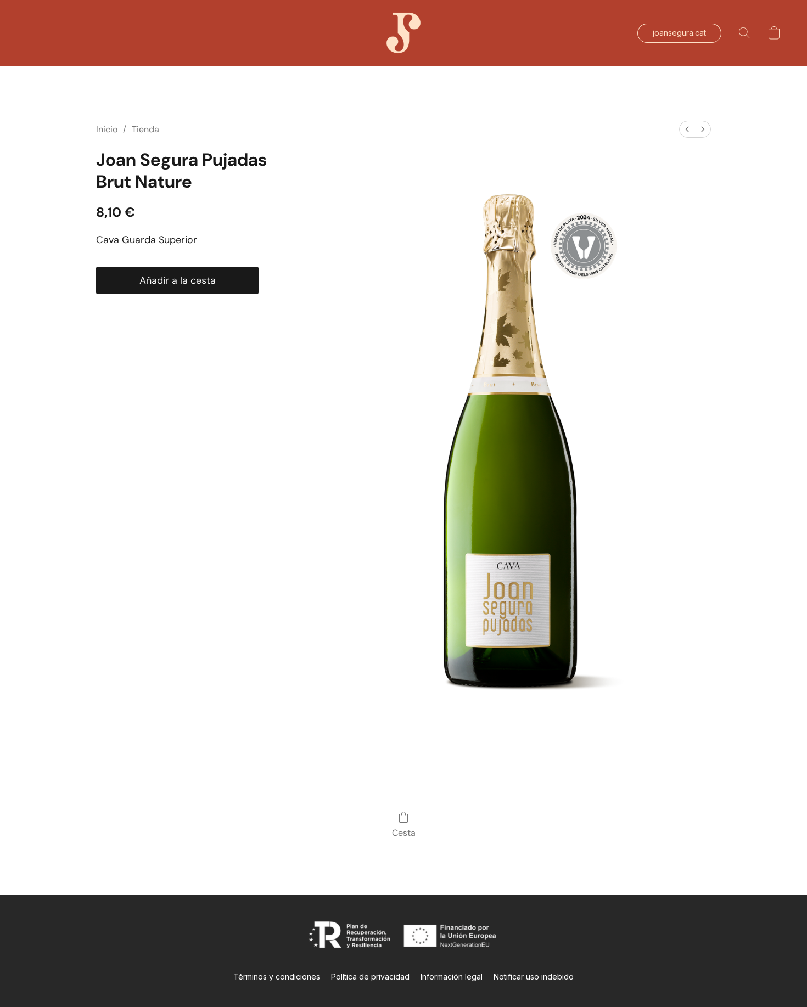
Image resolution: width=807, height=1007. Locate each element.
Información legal (452, 976)
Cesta (404, 833)
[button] (403, 32)
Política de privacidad (370, 976)
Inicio (106, 129)
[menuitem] (687, 129)
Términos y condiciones (276, 976)
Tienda (145, 129)
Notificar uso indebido (534, 976)
